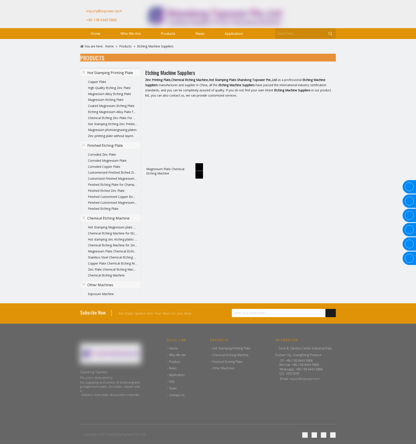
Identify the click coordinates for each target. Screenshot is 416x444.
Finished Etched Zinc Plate (106, 191)
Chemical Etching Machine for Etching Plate (112, 233)
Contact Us (177, 395)
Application (177, 375)
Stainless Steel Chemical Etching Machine (112, 257)
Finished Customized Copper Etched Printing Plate (112, 197)
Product (174, 362)
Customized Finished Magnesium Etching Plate (112, 178)
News (173, 368)
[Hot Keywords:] (330, 33)
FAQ (172, 381)
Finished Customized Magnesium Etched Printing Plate (112, 202)
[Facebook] (299, 18)
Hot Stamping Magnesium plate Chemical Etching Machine (112, 227)
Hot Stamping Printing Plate (231, 348)
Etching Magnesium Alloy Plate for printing (112, 112)
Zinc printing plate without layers (110, 136)
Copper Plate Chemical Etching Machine (112, 263)
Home (173, 348)
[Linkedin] (314, 18)
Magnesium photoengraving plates (112, 130)
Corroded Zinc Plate (102, 154)
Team (173, 388)
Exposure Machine (101, 294)
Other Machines (223, 368)
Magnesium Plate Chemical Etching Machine (112, 251)
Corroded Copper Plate (104, 167)
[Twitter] (323, 435)
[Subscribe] (330, 313)
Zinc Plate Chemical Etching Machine (112, 269)
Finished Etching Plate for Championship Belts (112, 184)
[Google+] (307, 18)
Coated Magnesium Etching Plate (111, 106)
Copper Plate (97, 82)
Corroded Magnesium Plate (107, 160)
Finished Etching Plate (103, 209)
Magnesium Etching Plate (106, 100)
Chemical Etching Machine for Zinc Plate (112, 245)
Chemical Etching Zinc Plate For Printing (112, 118)
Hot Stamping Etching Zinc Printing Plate (112, 124)
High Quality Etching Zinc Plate (109, 88)
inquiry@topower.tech (304, 379)
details (200, 173)
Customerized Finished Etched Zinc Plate (112, 172)
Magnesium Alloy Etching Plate (109, 94)
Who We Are (177, 355)
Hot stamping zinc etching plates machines (112, 239)
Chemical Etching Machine (106, 275)
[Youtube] (321, 18)
